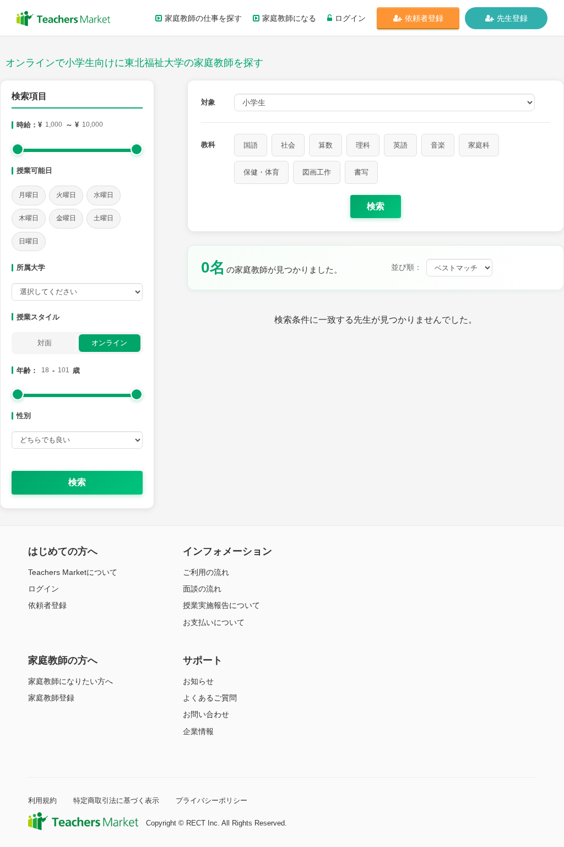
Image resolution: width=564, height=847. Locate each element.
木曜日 (29, 218)
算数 (325, 145)
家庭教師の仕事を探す (203, 18)
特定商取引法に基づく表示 (116, 800)
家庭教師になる (289, 18)
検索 (77, 482)
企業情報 (198, 731)
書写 (361, 172)
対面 (44, 343)
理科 (363, 145)
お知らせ (198, 681)
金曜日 (66, 218)
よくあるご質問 (210, 697)
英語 (400, 145)
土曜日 (103, 218)
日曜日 (29, 241)
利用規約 (42, 800)
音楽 (438, 145)
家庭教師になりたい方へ (70, 681)
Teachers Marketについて (72, 572)
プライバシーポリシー (211, 800)
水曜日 (103, 195)
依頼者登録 (424, 18)
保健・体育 (261, 172)
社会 (288, 145)
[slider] (18, 149)
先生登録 (512, 18)
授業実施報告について (221, 605)
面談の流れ (202, 588)
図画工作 (316, 172)
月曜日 (29, 195)
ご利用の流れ (206, 572)
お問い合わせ (206, 714)
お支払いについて (214, 622)
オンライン (109, 343)
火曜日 (66, 195)
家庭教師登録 (51, 697)
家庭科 (479, 145)
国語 (250, 145)
